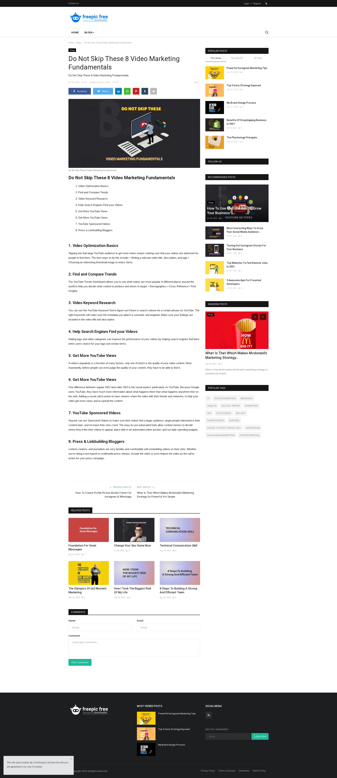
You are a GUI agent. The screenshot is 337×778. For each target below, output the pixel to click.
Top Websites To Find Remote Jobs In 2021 (247, 264)
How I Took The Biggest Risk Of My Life (132, 590)
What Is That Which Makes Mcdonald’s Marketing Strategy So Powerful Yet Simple (165, 494)
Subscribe (260, 736)
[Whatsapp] (127, 91)
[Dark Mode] (267, 3)
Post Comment (79, 662)
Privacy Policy (208, 770)
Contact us (73, 3)
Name (71, 620)
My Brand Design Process (241, 102)
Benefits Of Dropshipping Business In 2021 (246, 122)
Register (257, 3)
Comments (78, 612)
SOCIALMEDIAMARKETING (221, 435)
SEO (209, 413)
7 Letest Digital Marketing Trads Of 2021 (233, 355)
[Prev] (254, 316)
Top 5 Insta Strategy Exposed (244, 85)
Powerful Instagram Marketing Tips (247, 68)
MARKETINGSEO (215, 420)
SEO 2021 (241, 413)
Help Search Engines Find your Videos (100, 204)
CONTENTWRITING (249, 435)
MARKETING (251, 405)
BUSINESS (234, 420)
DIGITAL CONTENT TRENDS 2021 (224, 427)
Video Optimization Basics (93, 186)
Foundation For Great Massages (82, 547)
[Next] (263, 316)
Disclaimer (244, 770)
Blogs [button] (88, 32)
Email (140, 620)
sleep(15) (211, 405)
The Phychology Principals (242, 137)
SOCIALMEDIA (223, 413)
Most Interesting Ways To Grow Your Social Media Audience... (245, 230)
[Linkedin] (118, 91)
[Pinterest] (136, 91)
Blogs (78, 42)
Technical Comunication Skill (178, 545)
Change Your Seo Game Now (132, 545)
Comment (74, 635)
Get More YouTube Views (93, 211)
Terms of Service (226, 770)
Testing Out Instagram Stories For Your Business (246, 247)
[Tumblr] (144, 91)
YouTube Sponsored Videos (94, 223)
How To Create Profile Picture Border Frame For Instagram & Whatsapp (103, 494)
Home (75, 32)
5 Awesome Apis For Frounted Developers (244, 282)
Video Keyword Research (93, 198)
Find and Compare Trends (93, 192)
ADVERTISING (253, 427)
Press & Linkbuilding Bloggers (95, 230)
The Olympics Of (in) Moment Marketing (87, 590)
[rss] (208, 715)
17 (208, 398)
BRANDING (246, 398)
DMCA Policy (259, 770)
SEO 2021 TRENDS (230, 405)
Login (246, 3)
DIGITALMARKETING (225, 398)
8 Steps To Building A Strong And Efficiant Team (178, 590)
